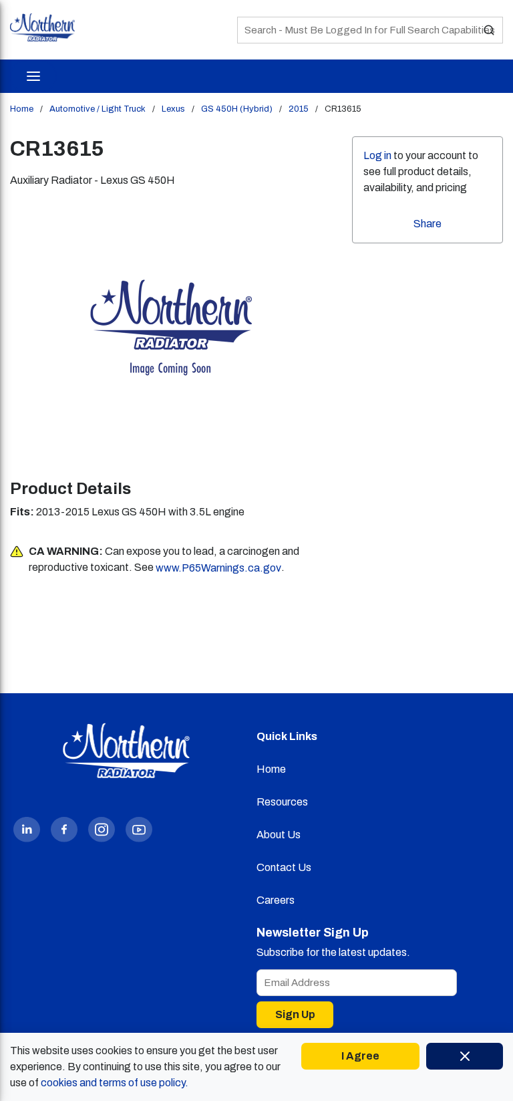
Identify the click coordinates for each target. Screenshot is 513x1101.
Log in (377, 155)
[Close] (464, 1056)
